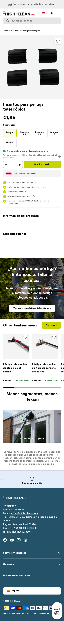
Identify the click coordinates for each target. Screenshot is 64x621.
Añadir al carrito (42, 164)
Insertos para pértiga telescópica (25, 31)
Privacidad (31, 613)
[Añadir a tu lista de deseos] (58, 41)
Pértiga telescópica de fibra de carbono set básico (44, 368)
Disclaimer (44, 613)
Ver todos (51, 325)
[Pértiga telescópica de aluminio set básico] (16, 346)
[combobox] (32, 20)
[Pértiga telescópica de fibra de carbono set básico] (45, 346)
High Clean (14, 601)
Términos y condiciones (13, 613)
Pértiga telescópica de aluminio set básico (15, 368)
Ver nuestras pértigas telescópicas (32, 308)
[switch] (57, 613)
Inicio (5, 31)
